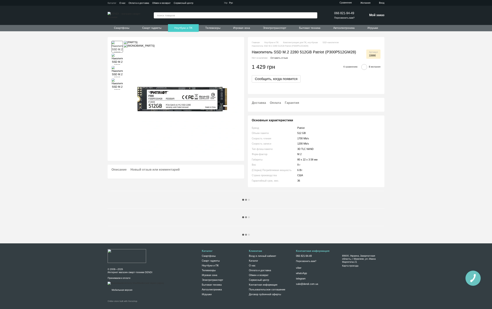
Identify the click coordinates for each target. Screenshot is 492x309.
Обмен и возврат (161, 3)
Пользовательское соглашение (267, 289)
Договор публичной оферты (265, 294)
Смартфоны (121, 27)
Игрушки (372, 27)
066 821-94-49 (344, 13)
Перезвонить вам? (344, 18)
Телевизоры (212, 27)
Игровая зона (241, 27)
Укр (226, 3)
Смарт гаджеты (151, 27)
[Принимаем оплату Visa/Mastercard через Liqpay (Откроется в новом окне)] (136, 283)
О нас (122, 3)
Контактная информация (263, 284)
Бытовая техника (309, 27)
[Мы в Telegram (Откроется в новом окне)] (239, 2)
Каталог (112, 3)
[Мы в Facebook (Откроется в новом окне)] (243, 2)
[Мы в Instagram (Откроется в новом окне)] (252, 2)
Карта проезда (350, 265)
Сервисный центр (183, 3)
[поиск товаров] (314, 15)
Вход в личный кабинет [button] (262, 255)
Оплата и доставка (139, 3)
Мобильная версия (121, 290)
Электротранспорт (274, 27)
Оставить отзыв (279, 58)
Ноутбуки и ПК (183, 27)
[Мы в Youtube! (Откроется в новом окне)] (248, 2)
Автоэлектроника (344, 27)
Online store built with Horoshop (122, 301)
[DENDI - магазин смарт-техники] (127, 255)
